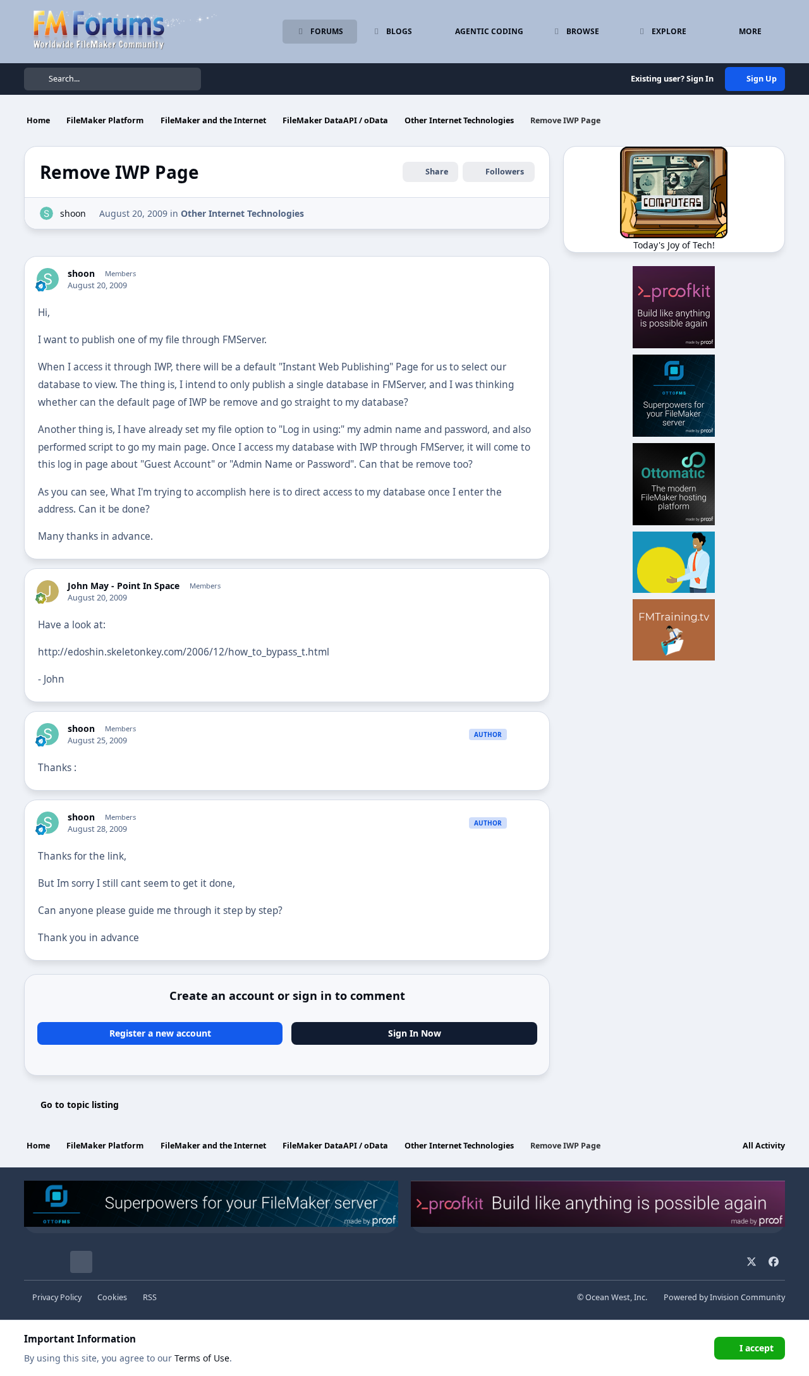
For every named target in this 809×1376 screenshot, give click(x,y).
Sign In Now (414, 1033)
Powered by (724, 1297)
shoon (73, 213)
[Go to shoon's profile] (46, 213)
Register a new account (160, 1033)
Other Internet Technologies (242, 213)
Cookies (112, 1297)
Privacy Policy (57, 1297)
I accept (756, 1348)
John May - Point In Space (123, 586)
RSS (150, 1297)
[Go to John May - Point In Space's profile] (48, 591)
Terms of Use (201, 1358)
